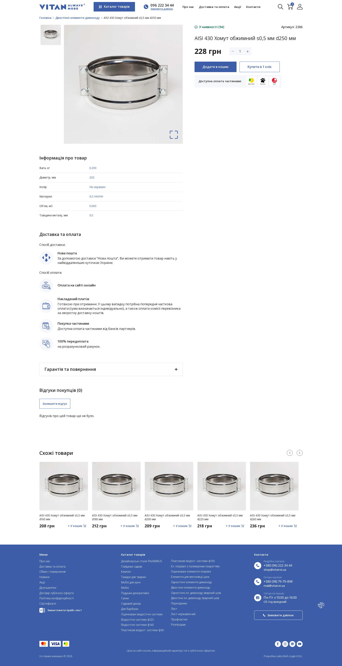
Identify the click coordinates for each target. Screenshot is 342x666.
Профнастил (179, 619)
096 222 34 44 (162, 5)
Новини (44, 577)
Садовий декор (131, 603)
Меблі (125, 588)
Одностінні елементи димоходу (191, 582)
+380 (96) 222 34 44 (278, 565)
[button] (321, 606)
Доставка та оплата (214, 6)
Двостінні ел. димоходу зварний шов (195, 598)
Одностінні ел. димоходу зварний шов (196, 593)
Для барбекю (129, 609)
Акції (237, 6)
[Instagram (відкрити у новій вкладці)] (285, 644)
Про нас (188, 6)
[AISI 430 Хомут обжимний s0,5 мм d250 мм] (174, 135)
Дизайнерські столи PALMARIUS (141, 561)
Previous (290, 453)
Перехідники (179, 603)
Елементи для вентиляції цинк (190, 577)
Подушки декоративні (135, 593)
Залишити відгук (55, 404)
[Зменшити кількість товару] (232, 51)
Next (300, 453)
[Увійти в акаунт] (300, 7)
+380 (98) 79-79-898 (278, 581)
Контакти (253, 6)
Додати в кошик (215, 67)
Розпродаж (178, 624)
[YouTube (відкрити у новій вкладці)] (300, 644)
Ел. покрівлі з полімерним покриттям (195, 566)
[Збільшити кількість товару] (247, 51)
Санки (125, 598)
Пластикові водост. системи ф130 (193, 561)
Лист (174, 609)
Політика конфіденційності (56, 598)
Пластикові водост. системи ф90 (142, 630)
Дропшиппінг (48, 588)
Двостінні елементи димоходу (190, 587)
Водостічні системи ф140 (137, 625)
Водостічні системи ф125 (137, 619)
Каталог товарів (117, 6)
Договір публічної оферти (56, 593)
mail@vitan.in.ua (274, 585)
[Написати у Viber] (292, 644)
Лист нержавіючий (183, 614)
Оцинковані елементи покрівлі (191, 571)
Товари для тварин (133, 577)
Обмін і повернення (52, 571)
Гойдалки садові (131, 566)
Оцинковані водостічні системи (141, 614)
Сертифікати (47, 603)
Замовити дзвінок (280, 615)
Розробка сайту (273, 656)
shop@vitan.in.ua (275, 569)
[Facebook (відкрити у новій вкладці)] (278, 644)
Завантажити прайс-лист (64, 610)
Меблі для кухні (131, 582)
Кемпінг (126, 571)
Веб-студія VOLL (293, 656)
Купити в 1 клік (260, 67)
